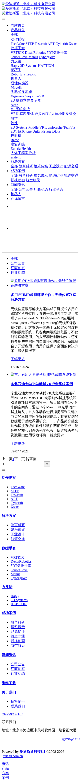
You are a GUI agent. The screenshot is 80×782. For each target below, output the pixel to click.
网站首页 (18, 25)
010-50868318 (12, 714)
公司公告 (18, 263)
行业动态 (18, 272)
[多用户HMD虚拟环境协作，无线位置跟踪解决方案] (44, 285)
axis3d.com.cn (13, 756)
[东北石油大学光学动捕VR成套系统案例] (43, 375)
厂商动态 (18, 268)
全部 (14, 35)
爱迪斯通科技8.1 (32, 751)
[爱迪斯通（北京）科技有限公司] (40, 9)
